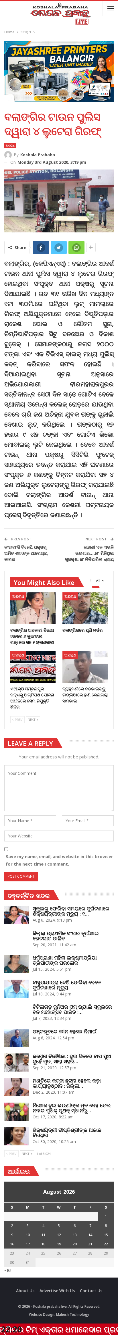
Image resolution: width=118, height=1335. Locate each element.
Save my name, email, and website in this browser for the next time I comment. (59, 860)
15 (106, 1234)
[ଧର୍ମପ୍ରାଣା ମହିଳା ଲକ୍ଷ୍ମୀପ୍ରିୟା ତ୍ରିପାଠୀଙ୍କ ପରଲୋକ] (16, 964)
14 (90, 1234)
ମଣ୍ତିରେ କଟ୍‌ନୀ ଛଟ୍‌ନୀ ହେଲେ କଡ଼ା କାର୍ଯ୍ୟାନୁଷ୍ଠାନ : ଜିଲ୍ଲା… (67, 1083)
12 (59, 1234)
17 (28, 1244)
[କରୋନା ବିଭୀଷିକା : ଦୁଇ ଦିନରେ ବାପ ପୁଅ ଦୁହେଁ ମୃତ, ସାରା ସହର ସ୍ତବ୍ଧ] (16, 1062)
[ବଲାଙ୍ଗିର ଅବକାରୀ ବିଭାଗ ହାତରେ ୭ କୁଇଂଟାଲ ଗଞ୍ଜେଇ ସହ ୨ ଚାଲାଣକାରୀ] (33, 608)
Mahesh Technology (72, 1314)
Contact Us (91, 1290)
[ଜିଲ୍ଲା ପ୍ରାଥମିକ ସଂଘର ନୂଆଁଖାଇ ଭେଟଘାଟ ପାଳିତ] (16, 940)
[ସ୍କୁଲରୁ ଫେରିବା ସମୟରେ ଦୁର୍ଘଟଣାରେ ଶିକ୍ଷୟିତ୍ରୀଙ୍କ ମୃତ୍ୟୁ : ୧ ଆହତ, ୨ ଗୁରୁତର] (16, 915)
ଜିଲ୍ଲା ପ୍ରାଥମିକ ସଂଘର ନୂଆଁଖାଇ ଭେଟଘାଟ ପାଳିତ (66, 936)
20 (75, 1244)
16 (12, 1244)
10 (28, 1234)
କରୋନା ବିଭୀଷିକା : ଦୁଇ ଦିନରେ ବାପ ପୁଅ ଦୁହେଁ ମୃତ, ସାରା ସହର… (72, 1059)
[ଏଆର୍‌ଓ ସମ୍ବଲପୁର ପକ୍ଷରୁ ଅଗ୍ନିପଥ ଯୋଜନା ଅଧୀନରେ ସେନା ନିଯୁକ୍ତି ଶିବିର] (33, 667)
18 (43, 1244)
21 (90, 1244)
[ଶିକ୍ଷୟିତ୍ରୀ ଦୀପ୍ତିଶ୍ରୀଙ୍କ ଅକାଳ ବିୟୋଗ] (16, 1136)
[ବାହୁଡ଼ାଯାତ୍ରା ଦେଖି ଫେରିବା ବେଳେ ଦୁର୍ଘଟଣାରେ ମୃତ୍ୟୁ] (16, 989)
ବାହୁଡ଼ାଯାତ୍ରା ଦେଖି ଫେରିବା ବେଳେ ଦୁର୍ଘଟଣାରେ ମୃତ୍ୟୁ (67, 985)
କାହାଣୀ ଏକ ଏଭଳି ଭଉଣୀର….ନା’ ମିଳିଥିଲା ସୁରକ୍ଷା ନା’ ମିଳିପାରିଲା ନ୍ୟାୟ (89, 553)
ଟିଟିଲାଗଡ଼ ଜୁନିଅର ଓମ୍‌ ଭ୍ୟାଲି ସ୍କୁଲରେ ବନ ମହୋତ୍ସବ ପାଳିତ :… (72, 1009)
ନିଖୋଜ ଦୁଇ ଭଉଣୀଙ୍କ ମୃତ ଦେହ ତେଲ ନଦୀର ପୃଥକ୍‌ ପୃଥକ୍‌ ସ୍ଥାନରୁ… (72, 1108)
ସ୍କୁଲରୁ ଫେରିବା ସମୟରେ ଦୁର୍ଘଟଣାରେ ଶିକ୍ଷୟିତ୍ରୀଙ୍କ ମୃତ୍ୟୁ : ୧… (71, 911)
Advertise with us (57, 1290)
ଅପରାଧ (10, 145)
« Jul (7, 1270)
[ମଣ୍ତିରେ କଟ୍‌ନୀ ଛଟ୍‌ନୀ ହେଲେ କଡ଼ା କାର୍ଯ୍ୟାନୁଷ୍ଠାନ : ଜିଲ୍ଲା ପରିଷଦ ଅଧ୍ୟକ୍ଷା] (16, 1087)
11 (43, 1234)
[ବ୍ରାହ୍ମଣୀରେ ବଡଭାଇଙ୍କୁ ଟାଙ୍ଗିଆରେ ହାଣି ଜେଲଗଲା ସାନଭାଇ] (85, 667)
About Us (25, 1290)
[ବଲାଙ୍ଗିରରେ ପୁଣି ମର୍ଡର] (85, 608)
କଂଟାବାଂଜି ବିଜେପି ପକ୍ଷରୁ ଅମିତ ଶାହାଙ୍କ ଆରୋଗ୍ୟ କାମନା (26, 553)
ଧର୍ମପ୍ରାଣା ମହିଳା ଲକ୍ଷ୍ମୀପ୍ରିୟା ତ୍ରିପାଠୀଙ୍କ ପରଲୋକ (65, 960)
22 (106, 1244)
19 (59, 1244)
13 (75, 1234)
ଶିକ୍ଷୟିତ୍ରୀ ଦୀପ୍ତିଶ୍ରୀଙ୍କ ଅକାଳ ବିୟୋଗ (67, 1132)
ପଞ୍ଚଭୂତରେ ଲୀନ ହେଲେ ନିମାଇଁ (65, 1031)
